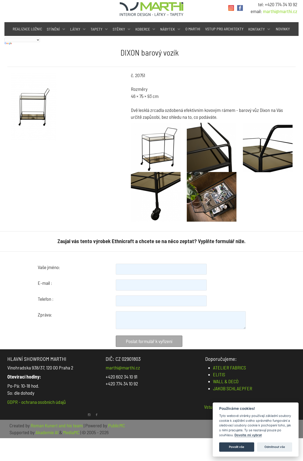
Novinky (283, 28)
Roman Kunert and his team (57, 425)
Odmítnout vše (274, 447)
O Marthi (192, 28)
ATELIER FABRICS (229, 367)
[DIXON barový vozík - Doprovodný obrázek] (156, 147)
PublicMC (116, 425)
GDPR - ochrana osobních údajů (36, 402)
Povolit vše (236, 447)
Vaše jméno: (49, 267)
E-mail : (45, 283)
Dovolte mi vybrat (248, 435)
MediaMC (71, 432)
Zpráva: (45, 314)
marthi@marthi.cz (280, 11)
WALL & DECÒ (225, 381)
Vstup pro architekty (224, 28)
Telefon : (45, 299)
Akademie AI (46, 432)
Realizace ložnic (27, 28)
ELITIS (219, 374)
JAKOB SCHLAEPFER (232, 388)
